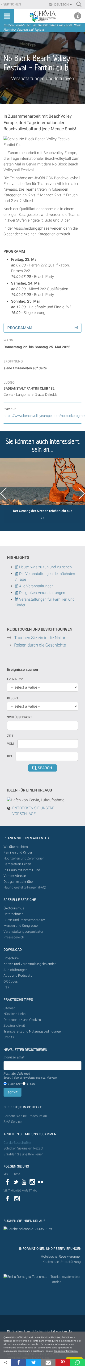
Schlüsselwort (19, 717)
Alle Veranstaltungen (36, 586)
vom (10, 743)
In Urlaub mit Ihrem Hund (22, 870)
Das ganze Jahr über (19, 882)
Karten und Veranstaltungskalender (30, 964)
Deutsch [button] (61, 4)
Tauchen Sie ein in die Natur (39, 637)
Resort (12, 698)
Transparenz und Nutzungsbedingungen (33, 1031)
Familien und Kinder (18, 852)
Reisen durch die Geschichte (40, 645)
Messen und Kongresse (21, 926)
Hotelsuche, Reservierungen (61, 1257)
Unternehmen (13, 914)
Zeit (10, 736)
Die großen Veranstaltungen (41, 592)
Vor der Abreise (15, 876)
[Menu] (7, 16)
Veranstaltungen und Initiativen (42, 78)
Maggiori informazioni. (66, 1351)
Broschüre (11, 958)
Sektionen (12, 4)
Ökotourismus (14, 908)
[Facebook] (18, 1362)
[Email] (48, 1362)
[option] (42, 490)
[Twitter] (33, 1362)
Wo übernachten (16, 847)
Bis (9, 756)
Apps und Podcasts (18, 976)
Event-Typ (15, 679)
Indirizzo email (14, 1057)
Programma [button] (20, 327)
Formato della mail (30, 1076)
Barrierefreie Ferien (18, 864)
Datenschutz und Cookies (23, 1020)
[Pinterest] (62, 1362)
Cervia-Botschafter (17, 1143)
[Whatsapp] (77, 1362)
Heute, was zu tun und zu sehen (45, 567)
